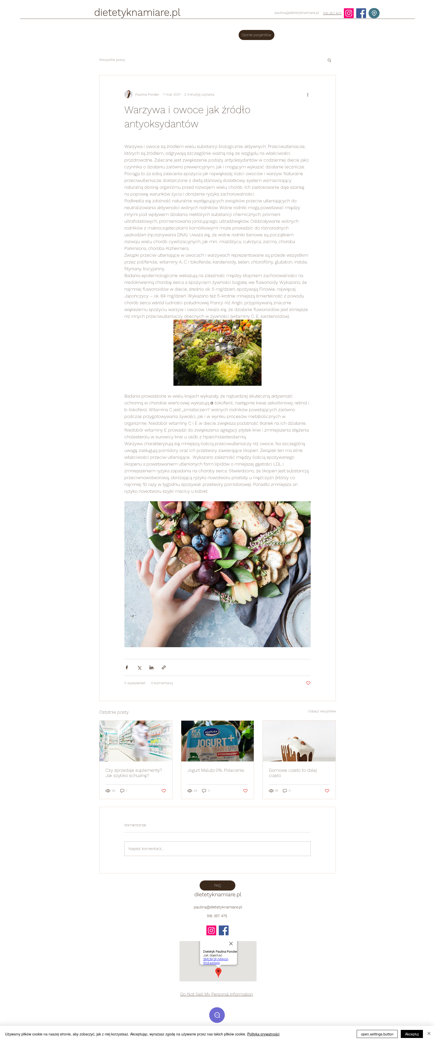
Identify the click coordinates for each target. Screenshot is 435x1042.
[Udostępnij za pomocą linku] (163, 667)
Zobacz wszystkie (322, 711)
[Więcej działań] (308, 94)
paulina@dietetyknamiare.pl (297, 13)
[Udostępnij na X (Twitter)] (139, 667)
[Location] (374, 13)
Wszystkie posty (112, 60)
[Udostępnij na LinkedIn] (151, 667)
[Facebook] (361, 13)
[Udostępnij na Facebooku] (126, 667)
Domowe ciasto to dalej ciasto (293, 772)
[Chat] (217, 1015)
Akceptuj (412, 1033)
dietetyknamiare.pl (137, 12)
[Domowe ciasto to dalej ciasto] (299, 741)
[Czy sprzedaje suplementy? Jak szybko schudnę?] (135, 741)
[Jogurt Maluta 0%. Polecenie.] (217, 741)
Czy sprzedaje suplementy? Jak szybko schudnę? (133, 772)
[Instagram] (349, 13)
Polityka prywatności (263, 1033)
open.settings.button (377, 1033)
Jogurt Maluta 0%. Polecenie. (216, 770)
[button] (329, 60)
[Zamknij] (429, 1034)
